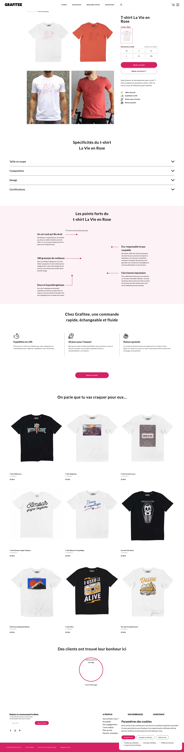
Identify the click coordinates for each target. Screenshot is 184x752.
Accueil (29, 11)
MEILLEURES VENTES (93, 5)
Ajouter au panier (139, 65)
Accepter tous (128, 737)
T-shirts (35, 11)
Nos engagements (110, 724)
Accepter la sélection (145, 737)
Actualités (107, 721)
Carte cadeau (108, 727)
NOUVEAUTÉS (76, 5)
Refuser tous (162, 737)
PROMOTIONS (109, 5)
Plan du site (107, 730)
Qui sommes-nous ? (111, 719)
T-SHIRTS (64, 5)
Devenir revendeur (110, 733)
